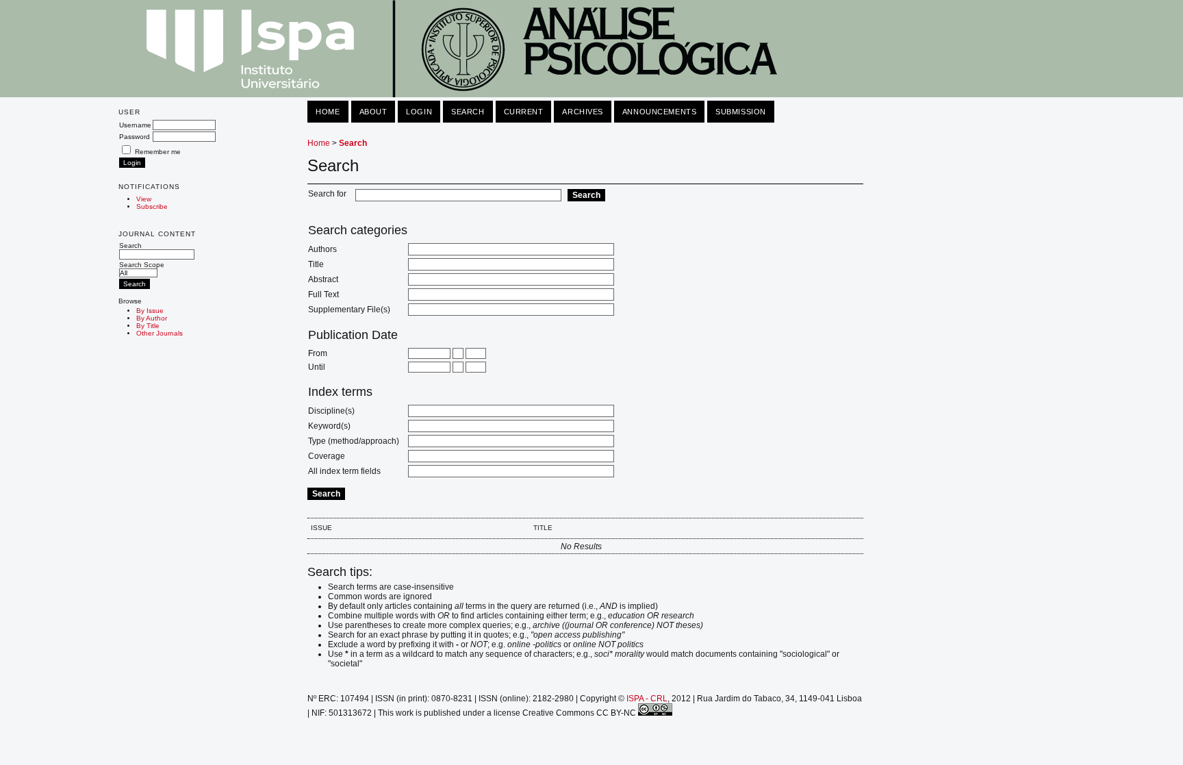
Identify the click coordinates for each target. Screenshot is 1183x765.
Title (316, 264)
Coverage (326, 456)
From (317, 353)
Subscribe (152, 206)
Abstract (323, 279)
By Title (148, 325)
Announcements (659, 112)
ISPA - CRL (646, 698)
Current (524, 112)
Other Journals (159, 333)
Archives (582, 112)
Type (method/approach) (353, 441)
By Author (151, 318)
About (373, 112)
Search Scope (141, 264)
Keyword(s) (329, 426)
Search (130, 245)
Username (135, 125)
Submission (740, 112)
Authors (322, 249)
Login (419, 112)
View (143, 199)
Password (134, 136)
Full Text (323, 294)
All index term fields (344, 471)
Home (328, 112)
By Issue (150, 310)
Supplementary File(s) (349, 309)
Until (316, 367)
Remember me (158, 151)
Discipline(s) (331, 411)
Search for (327, 194)
